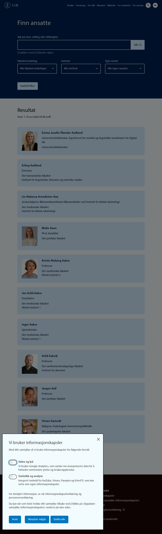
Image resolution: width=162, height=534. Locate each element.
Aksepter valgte (37, 519)
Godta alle (59, 519)
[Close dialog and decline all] (98, 438)
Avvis (15, 519)
